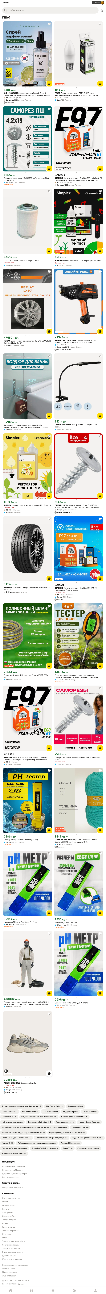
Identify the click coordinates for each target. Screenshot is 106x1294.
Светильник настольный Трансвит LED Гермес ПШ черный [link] (76, 426)
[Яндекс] (21, 1284)
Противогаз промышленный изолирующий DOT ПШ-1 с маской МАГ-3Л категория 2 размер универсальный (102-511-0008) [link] (27, 1003)
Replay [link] (7, 341)
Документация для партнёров (14, 1174)
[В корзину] (49, 84)
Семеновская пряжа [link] (64, 840)
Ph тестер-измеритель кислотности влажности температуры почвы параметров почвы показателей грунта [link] (76, 676)
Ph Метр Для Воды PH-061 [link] (66, 923)
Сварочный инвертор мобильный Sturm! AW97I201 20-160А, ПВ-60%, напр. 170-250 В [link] (75, 341)
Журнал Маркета (9, 1276)
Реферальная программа (12, 1188)
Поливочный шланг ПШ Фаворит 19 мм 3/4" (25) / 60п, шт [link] (26, 676)
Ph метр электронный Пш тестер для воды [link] (21, 840)
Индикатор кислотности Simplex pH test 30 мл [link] (78, 260)
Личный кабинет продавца (13, 1166)
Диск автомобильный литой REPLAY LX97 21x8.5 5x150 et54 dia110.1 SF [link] (27, 342)
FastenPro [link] (60, 505)
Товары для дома (9, 1220)
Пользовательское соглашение (15, 1265)
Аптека (5, 1223)
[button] (102, 10)
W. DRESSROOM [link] (10, 93)
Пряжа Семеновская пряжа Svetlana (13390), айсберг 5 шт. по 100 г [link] (76, 841)
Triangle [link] (8, 588)
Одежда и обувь (9, 1216)
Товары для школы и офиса (13, 1241)
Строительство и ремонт (12, 1252)
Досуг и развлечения (11, 1198)
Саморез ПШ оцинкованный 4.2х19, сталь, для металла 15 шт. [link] (77, 758)
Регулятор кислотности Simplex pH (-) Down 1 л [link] (27, 505)
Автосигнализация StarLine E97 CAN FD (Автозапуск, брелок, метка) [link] (76, 589)
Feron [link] (57, 93)
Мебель (5, 1202)
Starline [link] (8, 757)
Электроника (7, 1213)
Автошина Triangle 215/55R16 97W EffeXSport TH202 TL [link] (27, 588)
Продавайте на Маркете (12, 1170)
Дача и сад (6, 1234)
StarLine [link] (59, 178)
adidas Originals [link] (12, 1083)
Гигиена (5, 1209)
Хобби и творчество (10, 1230)
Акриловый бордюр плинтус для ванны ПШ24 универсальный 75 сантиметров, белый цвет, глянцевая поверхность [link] (27, 426)
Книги (4, 1238)
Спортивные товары (10, 1245)
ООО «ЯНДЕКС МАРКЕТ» (19, 1281)
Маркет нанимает (9, 1272)
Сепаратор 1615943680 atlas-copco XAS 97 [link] (21, 260)
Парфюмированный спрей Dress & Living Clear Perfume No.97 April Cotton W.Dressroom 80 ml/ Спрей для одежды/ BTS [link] (27, 94)
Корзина (74, 1290)
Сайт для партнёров (10, 1177)
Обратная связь (8, 1269)
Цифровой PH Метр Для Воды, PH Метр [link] (20, 922)
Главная (10, 1290)
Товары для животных (11, 1248)
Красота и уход (8, 1227)
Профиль (95, 1290)
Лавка (32, 1290)
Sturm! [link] (58, 340)
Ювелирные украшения (12, 1259)
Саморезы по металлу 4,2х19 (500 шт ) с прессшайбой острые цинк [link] (26, 179)
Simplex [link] (58, 261)
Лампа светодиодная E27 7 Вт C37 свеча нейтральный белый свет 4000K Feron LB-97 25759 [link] (76, 94)
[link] (21, 1106)
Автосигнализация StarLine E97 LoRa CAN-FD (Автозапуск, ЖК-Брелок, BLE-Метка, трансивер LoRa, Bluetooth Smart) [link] (78, 179)
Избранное (53, 1290)
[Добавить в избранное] (49, 24)
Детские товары (9, 1256)
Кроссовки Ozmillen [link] (20, 1083)
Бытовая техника (9, 1205)
